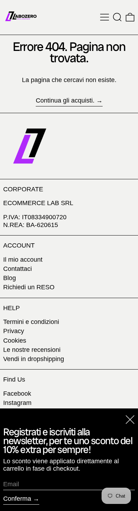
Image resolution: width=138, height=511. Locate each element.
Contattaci (17, 268)
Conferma (17, 498)
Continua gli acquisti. (65, 100)
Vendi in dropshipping (33, 358)
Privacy (13, 331)
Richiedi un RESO (28, 287)
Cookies (14, 340)
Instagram (17, 402)
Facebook (17, 393)
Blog (9, 277)
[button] (117, 17)
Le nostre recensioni (32, 349)
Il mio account (22, 259)
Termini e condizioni (31, 321)
